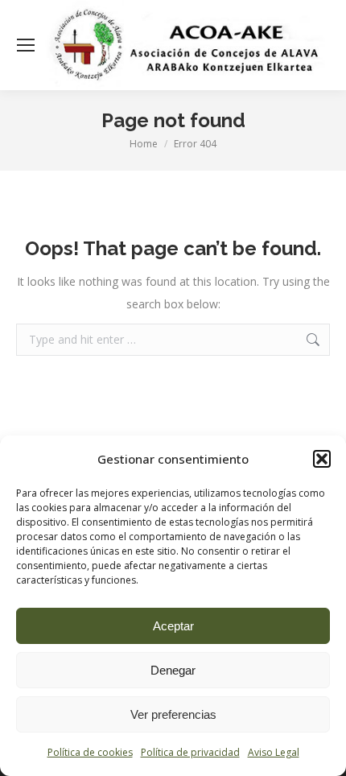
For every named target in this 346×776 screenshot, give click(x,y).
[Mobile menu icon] (25, 45)
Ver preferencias (173, 714)
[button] (322, 459)
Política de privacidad (190, 752)
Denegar (173, 670)
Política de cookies (90, 752)
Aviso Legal (273, 752)
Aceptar (173, 626)
